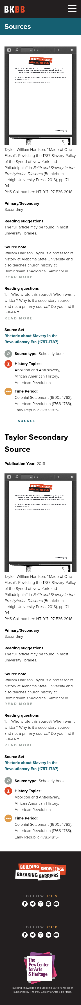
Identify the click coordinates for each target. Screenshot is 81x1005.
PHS (52, 896)
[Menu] (72, 9)
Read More (18, 318)
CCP (52, 927)
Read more (18, 277)
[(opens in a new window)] (25, 904)
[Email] (48, 904)
